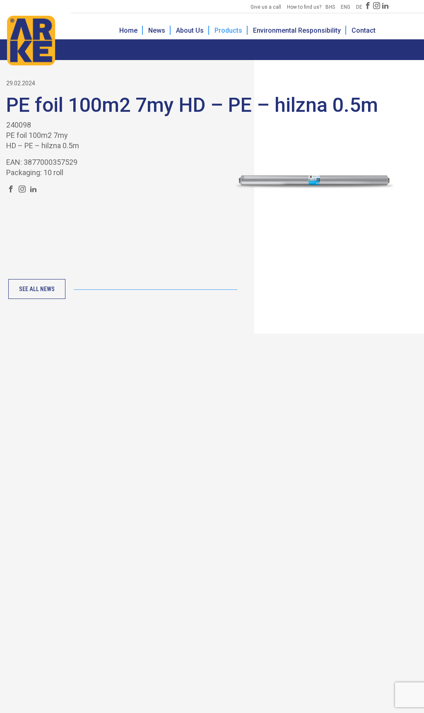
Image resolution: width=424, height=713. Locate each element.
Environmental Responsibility (297, 30)
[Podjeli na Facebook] (11, 189)
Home (128, 30)
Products (228, 30)
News (156, 30)
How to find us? (304, 7)
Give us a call (266, 7)
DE (359, 7)
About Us (190, 30)
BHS (330, 7)
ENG (345, 7)
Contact (364, 30)
